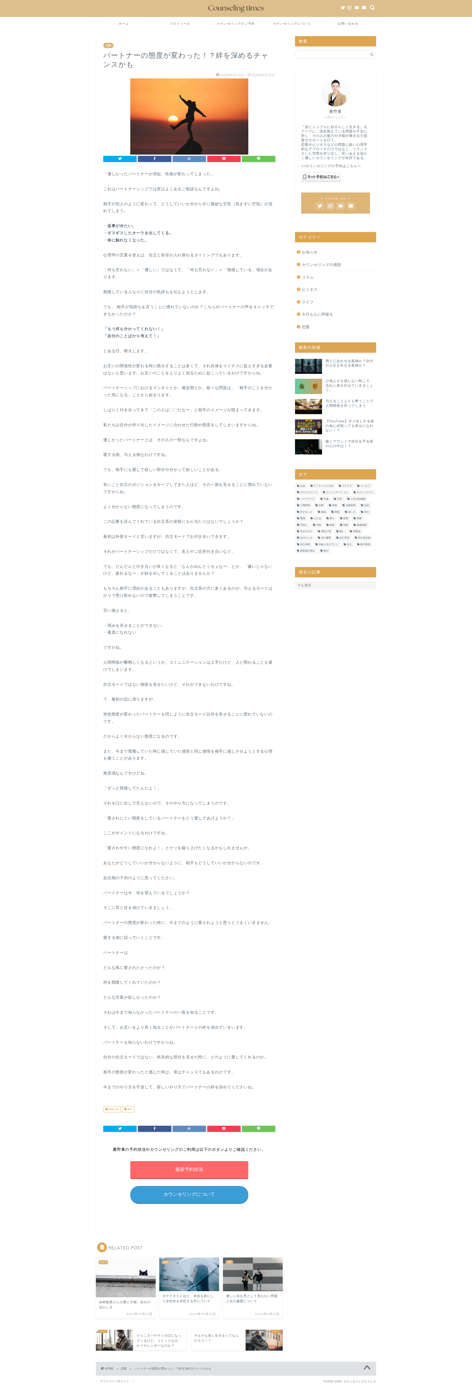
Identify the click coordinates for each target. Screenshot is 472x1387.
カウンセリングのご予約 (236, 23)
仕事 (321, 505)
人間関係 (305, 505)
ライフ (308, 302)
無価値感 (362, 525)
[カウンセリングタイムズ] (236, 13)
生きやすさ (306, 531)
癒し (341, 531)
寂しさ (351, 512)
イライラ (347, 485)
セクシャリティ (365, 492)
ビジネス (310, 289)
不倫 (326, 498)
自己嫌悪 (326, 538)
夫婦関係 (350, 505)
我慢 (359, 518)
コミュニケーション (337, 492)
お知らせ (310, 252)
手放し (304, 525)
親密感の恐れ (307, 551)
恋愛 (108, 45)
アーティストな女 (323, 485)
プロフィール (180, 23)
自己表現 (305, 544)
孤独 (337, 512)
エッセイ (365, 485)
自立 (349, 544)
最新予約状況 (189, 1169)
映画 (332, 525)
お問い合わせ (348, 23)
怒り (332, 518)
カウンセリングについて (292, 23)
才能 (318, 525)
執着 (334, 505)
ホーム (124, 23)
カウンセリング (308, 492)
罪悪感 (356, 531)
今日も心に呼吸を (317, 314)
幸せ (366, 512)
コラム (308, 277)
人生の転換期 (358, 498)
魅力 (129, 1109)
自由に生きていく (328, 544)
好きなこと (306, 512)
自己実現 (344, 538)
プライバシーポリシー (114, 1381)
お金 (302, 485)
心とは (317, 518)
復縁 (302, 518)
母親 (345, 525)
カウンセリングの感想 (321, 265)
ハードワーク (307, 498)
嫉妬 (323, 512)
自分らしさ (306, 538)
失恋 (366, 505)
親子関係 (365, 544)
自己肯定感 (364, 538)
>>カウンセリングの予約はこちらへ (331, 166)
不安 (339, 498)
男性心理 (113, 1109)
